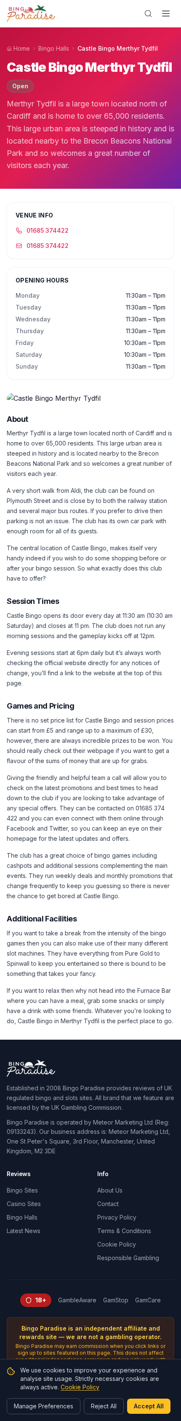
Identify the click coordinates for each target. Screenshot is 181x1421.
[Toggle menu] (165, 13)
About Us (109, 1190)
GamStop (115, 1300)
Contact (108, 1203)
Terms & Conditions (124, 1230)
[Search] (148, 13)
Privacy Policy (116, 1217)
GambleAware (77, 1300)
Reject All (104, 1406)
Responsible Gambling (128, 1257)
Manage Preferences (43, 1406)
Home (21, 48)
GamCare (148, 1300)
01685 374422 (48, 230)
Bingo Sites (22, 1190)
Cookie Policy (116, 1244)
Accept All (149, 1406)
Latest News (23, 1230)
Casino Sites (24, 1203)
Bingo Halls (53, 48)
